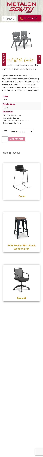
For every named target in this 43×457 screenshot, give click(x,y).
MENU (10, 18)
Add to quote (16, 139)
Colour (5, 130)
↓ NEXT (39, 59)
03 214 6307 (30, 18)
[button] (30, 33)
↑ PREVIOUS (4, 59)
